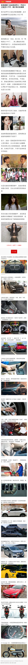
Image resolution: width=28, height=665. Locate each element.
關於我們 (2, 662)
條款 (11, 662)
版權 (15, 662)
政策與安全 (7, 662)
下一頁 (14, 251)
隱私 (13, 662)
